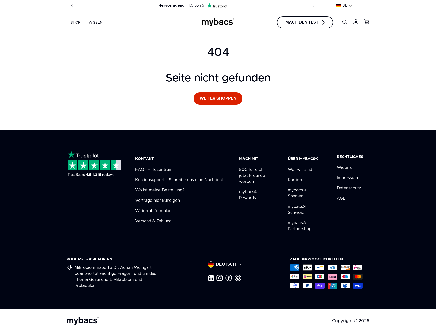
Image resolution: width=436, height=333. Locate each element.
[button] (344, 5)
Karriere (296, 180)
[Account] (355, 21)
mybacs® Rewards (248, 195)
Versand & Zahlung (153, 221)
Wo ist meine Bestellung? (159, 190)
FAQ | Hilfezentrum (153, 170)
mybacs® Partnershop (299, 226)
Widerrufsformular (153, 211)
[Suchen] (344, 21)
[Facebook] (228, 278)
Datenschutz (349, 188)
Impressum (347, 178)
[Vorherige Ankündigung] (72, 5)
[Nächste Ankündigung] (314, 5)
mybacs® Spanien (297, 193)
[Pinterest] (238, 278)
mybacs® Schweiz (297, 210)
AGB (341, 198)
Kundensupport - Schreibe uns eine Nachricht (179, 180)
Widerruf (345, 167)
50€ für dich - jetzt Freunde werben (252, 176)
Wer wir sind (300, 170)
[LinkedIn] (211, 278)
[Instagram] (219, 278)
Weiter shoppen (218, 98)
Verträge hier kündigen (157, 200)
